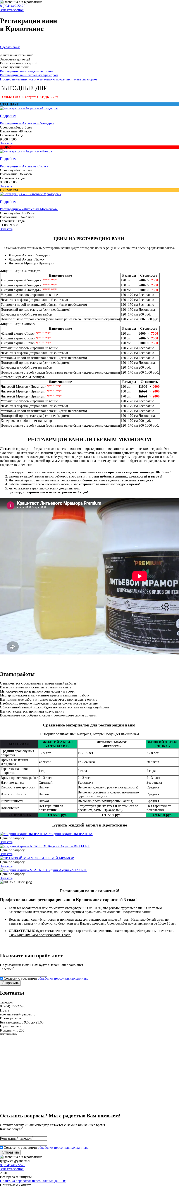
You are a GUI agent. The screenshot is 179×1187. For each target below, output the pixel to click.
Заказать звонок (12, 10)
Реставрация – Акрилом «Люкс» (24, 166)
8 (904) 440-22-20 (12, 6)
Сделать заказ (10, 47)
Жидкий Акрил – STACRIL (66, 870)
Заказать (6, 143)
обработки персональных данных (63, 978)
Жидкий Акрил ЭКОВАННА (70, 834)
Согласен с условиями (46, 978)
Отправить (10, 983)
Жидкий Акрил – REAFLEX (68, 846)
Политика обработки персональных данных (33, 1181)
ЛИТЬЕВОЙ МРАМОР (56, 858)
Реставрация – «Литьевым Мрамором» (29, 209)
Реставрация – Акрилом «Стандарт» (27, 123)
